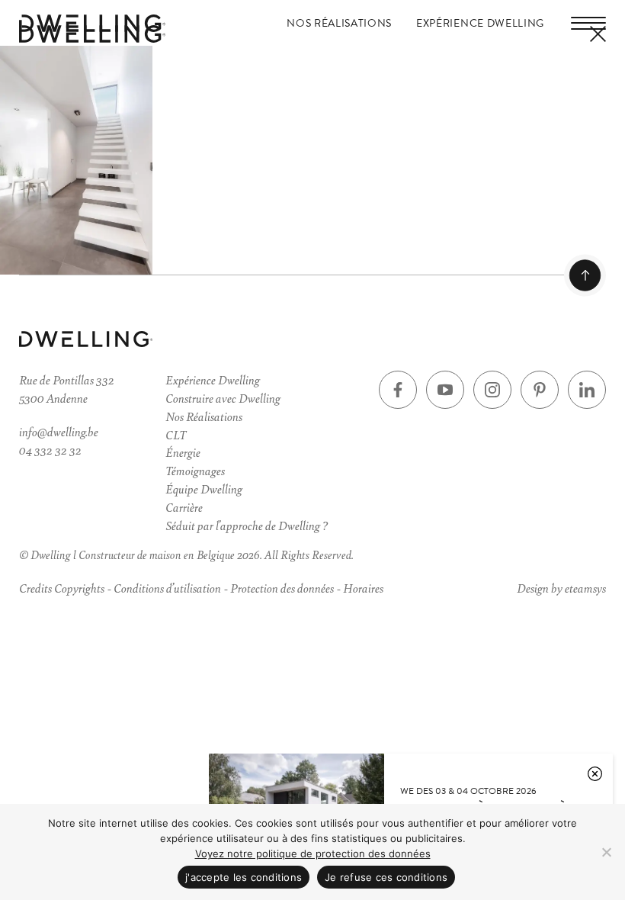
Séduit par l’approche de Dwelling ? (246, 525)
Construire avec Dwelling (222, 398)
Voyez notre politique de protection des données (313, 853)
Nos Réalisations (339, 23)
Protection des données (282, 587)
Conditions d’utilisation (167, 587)
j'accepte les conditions (243, 877)
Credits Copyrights (61, 587)
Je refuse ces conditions (386, 877)
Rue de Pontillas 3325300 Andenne (66, 389)
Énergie (182, 452)
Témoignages (195, 470)
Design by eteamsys (561, 587)
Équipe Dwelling (203, 488)
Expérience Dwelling (480, 23)
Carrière (184, 507)
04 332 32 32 (50, 449)
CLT (175, 434)
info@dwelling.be (58, 431)
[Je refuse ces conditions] (606, 852)
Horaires (363, 587)
